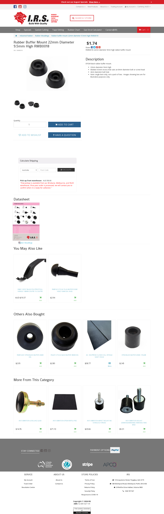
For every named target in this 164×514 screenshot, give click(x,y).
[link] (41, 450)
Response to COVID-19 (90, 495)
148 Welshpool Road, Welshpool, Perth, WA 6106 (129, 484)
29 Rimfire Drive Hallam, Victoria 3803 (129, 487)
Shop (17, 30)
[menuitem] (92, 47)
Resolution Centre (28, 487)
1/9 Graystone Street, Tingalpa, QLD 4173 (129, 480)
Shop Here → (94, 2)
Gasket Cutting (42, 30)
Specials (27, 30)
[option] (47, 74)
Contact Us (80, 7)
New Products (93, 7)
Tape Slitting (58, 30)
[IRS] (30, 18)
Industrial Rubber (26, 36)
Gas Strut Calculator (93, 30)
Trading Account (116, 7)
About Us (103, 7)
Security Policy (90, 491)
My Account (28, 480)
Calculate (66, 170)
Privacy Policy (90, 484)
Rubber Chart (74, 30)
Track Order (28, 484)
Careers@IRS (111, 30)
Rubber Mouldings (42, 36)
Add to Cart (66, 124)
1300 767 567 (129, 491)
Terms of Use (90, 480)
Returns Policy (90, 487)
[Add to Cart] (40, 299)
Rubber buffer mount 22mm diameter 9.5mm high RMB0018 (74, 36)
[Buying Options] (109, 364)
